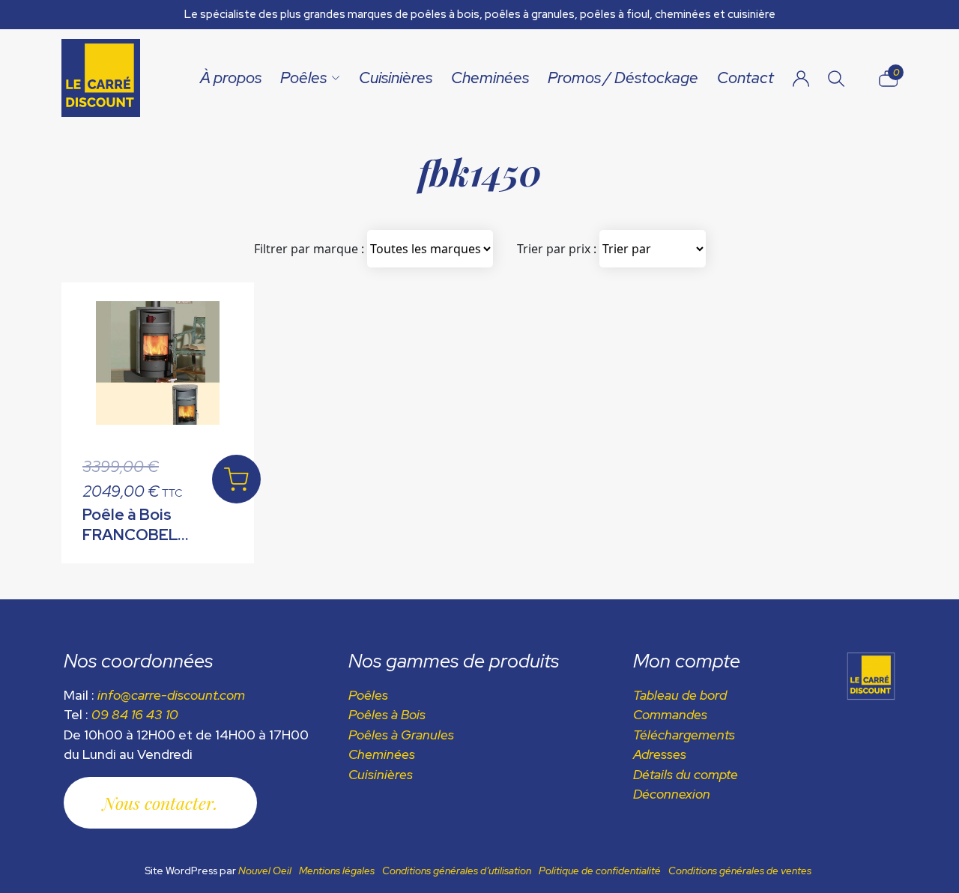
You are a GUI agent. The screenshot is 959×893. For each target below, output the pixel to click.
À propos (230, 77)
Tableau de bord (680, 694)
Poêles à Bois (387, 714)
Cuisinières (395, 77)
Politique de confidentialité (600, 870)
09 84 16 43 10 (134, 714)
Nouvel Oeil (264, 870)
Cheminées (490, 77)
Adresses (659, 754)
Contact (745, 77)
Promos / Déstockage (623, 77)
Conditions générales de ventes (739, 870)
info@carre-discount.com (171, 694)
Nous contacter (158, 802)
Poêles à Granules (401, 734)
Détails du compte (685, 774)
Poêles (303, 77)
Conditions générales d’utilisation (456, 870)
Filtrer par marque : (309, 248)
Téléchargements (684, 734)
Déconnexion (671, 793)
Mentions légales (337, 870)
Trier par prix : (556, 248)
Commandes (670, 714)
